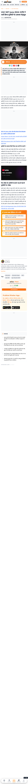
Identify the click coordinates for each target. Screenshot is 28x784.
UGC (23, 275)
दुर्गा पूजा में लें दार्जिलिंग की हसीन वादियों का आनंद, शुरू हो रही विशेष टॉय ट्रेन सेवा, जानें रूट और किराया (14, 344)
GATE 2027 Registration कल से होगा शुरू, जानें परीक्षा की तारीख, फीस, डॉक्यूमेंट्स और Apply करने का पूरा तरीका (14, 222)
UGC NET (7, 277)
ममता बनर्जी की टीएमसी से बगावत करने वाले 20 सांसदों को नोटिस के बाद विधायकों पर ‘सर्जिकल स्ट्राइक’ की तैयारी (14, 339)
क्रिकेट (4, 300)
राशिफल (8, 300)
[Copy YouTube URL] (14, 65)
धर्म (21, 298)
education (7, 275)
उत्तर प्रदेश (12, 4)
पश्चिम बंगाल (17, 4)
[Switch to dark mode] (20, 2)
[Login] (14, 781)
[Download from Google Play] (7, 307)
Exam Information (14, 8)
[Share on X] (18, 65)
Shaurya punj (7, 17)
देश (3, 298)
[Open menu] (2, 2)
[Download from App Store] (16, 307)
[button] (14, 50)
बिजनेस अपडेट (17, 298)
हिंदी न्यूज (10, 302)
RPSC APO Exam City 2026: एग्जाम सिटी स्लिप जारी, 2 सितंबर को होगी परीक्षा (14, 228)
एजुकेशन (7, 298)
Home (2, 8)
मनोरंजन (11, 298)
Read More (3, 271)
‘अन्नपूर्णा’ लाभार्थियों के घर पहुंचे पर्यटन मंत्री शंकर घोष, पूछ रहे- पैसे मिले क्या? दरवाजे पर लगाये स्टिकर (14, 349)
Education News (16, 275)
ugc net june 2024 (16, 277)
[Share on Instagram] (16, 65)
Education (7, 8)
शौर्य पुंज (8, 262)
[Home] (7, 2)
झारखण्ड (4, 4)
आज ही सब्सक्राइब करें (14, 289)
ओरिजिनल (23, 4)
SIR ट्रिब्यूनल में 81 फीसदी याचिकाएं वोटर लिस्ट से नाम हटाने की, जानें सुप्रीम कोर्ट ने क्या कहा (15, 354)
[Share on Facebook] (12, 65)
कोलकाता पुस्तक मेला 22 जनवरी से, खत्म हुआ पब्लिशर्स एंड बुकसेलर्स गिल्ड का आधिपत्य (14, 359)
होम (1, 4)
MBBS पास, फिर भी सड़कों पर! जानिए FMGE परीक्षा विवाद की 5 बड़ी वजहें (14, 216)
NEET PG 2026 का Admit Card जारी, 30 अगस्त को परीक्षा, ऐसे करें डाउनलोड (14, 233)
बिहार (8, 4)
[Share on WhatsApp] (9, 65)
